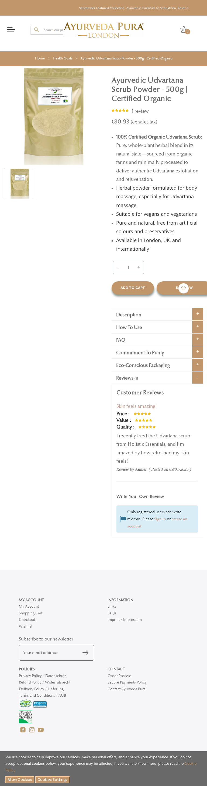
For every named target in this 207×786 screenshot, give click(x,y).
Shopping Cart (30, 613)
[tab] (157, 314)
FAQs (112, 613)
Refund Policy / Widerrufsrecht (44, 682)
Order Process (120, 676)
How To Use (129, 327)
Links (112, 606)
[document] (103, 769)
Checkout (27, 619)
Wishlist (25, 626)
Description (128, 315)
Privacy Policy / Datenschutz (42, 676)
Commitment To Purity (140, 353)
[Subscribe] (86, 652)
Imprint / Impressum (125, 619)
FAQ (120, 340)
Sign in (160, 518)
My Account (29, 606)
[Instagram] (32, 732)
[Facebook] (23, 732)
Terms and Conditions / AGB (42, 695)
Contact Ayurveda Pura (127, 689)
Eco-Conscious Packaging (143, 365)
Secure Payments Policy (127, 682)
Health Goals (62, 58)
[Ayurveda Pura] (103, 30)
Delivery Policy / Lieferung (41, 689)
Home (40, 58)
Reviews (126, 378)
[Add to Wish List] (183, 288)
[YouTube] (41, 732)
